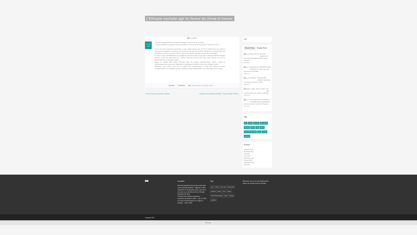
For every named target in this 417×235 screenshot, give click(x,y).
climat (193, 85)
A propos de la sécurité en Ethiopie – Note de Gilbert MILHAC (218, 94)
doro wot (256, 123)
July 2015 (247, 154)
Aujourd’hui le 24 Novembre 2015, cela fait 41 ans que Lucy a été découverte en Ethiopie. (257, 69)
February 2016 (248, 149)
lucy (257, 127)
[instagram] (264, 217)
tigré (259, 132)
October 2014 (248, 160)
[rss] (251, 217)
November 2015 (249, 151)
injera (252, 127)
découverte (264, 123)
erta (202, 85)
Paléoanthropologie (250, 132)
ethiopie (206, 85)
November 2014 (249, 158)
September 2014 (249, 162)
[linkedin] (243, 217)
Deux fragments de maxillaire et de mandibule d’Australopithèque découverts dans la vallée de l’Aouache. (257, 102)
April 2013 (247, 164)
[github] (256, 217)
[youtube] (268, 217)
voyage (264, 132)
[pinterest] (247, 217)
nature (211, 85)
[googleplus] (260, 217)
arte (245, 123)
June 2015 (247, 156)
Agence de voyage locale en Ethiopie (254, 183)
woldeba (247, 136)
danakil (198, 85)
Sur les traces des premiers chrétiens (158, 94)
